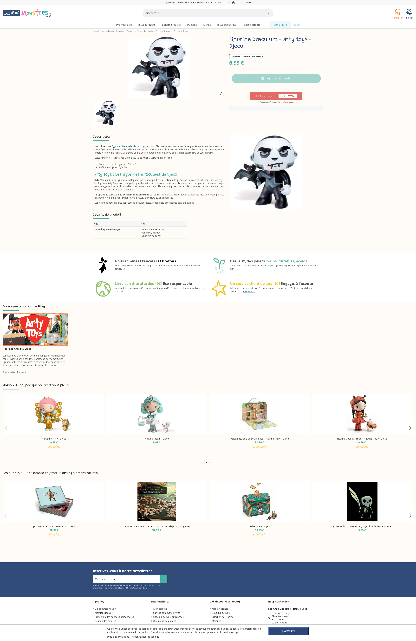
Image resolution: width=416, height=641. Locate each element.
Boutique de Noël (221, 612)
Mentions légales (104, 612)
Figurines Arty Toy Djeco (17, 348)
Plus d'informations (118, 636)
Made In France (220, 608)
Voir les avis (249, 291)
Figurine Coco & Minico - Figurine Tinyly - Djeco (362, 438)
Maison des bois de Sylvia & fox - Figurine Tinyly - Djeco (259, 438)
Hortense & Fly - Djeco (54, 438)
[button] (206, 462)
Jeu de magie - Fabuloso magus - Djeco (54, 526)
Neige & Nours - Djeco (157, 438)
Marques (216, 620)
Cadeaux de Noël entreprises (168, 616)
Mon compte (160, 608)
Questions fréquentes (164, 620)
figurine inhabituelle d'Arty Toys (129, 146)
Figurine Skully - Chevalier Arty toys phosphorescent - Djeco (362, 526)
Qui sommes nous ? (105, 608)
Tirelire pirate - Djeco (259, 526)
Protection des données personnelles (114, 616)
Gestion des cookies (105, 620)
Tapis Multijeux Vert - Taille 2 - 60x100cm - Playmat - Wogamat (156, 526)
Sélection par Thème (223, 616)
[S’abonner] (163, 579)
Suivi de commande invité (166, 612)
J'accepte (288, 631)
